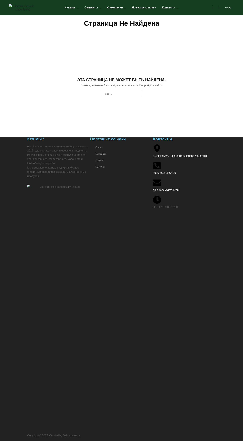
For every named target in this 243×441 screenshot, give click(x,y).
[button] (210, 7)
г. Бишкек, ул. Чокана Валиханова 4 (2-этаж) (180, 155)
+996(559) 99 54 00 (164, 173)
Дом (112, 17)
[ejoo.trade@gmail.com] (157, 182)
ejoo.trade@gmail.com (166, 190)
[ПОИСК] (139, 94)
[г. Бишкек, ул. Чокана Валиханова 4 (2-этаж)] (157, 148)
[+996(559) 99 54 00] (157, 165)
